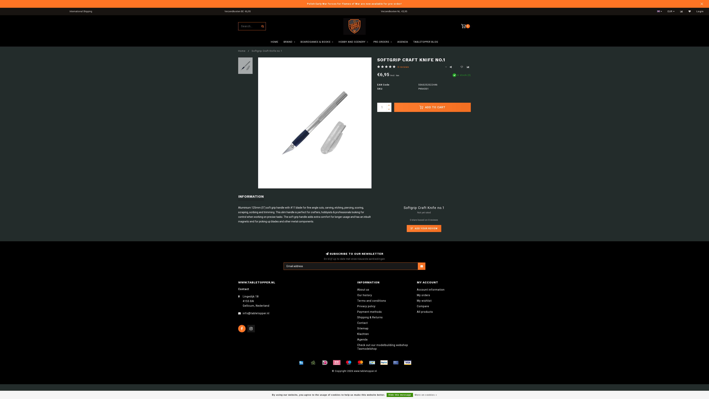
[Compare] (681, 11)
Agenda (402, 41)
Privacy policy (366, 306)
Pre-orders (381, 41)
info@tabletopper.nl (256, 313)
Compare (423, 306)
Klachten (363, 333)
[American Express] (301, 362)
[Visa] (407, 362)
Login (699, 11)
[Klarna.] (336, 362)
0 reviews (403, 67)
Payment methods (369, 311)
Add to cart (434, 107)
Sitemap (363, 328)
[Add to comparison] (468, 67)
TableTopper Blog (425, 41)
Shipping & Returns (370, 317)
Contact (362, 322)
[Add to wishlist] (462, 67)
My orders (423, 295)
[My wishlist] (690, 11)
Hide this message (399, 395)
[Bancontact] (372, 362)
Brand (288, 41)
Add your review (426, 228)
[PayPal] (384, 362)
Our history (364, 295)
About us (363, 289)
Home (274, 41)
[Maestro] (348, 362)
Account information (431, 289)
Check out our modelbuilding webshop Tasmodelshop (382, 347)
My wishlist (424, 300)
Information (251, 196)
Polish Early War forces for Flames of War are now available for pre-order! (354, 3)
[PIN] (395, 362)
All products (425, 311)
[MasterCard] (360, 362)
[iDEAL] (325, 362)
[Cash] (313, 362)
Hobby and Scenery (352, 41)
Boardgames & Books (315, 41)
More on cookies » (426, 395)
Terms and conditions (371, 300)
